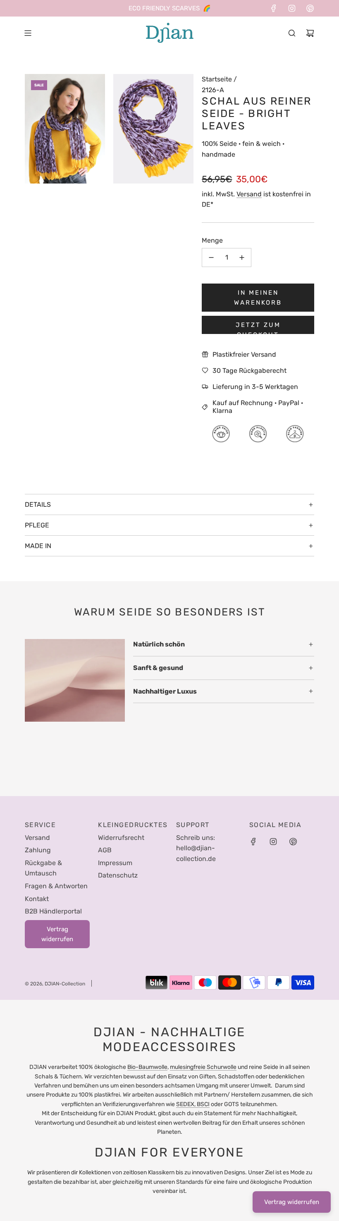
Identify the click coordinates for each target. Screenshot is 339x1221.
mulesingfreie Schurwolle (203, 1067)
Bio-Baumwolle (147, 1067)
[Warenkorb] (310, 33)
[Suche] (292, 33)
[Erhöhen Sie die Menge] (242, 257)
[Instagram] (292, 8)
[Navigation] (28, 33)
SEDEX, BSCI (193, 1104)
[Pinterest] (310, 8)
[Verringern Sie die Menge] (211, 257)
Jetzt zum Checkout (258, 327)
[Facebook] (274, 8)
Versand (249, 194)
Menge (212, 240)
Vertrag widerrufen (291, 1202)
